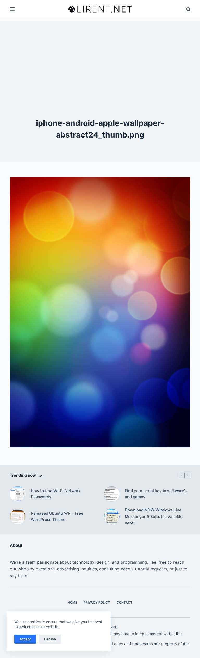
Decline (50, 639)
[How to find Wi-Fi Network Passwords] (18, 494)
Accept (25, 639)
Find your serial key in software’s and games (156, 494)
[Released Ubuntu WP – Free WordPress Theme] (18, 516)
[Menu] (12, 9)
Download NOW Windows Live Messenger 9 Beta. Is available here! (154, 516)
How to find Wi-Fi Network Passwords (55, 494)
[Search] (188, 9)
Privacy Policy (97, 602)
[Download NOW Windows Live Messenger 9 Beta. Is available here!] (112, 516)
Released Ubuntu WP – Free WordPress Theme (57, 516)
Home (72, 602)
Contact (124, 602)
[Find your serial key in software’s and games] (112, 494)
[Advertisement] (100, 57)
